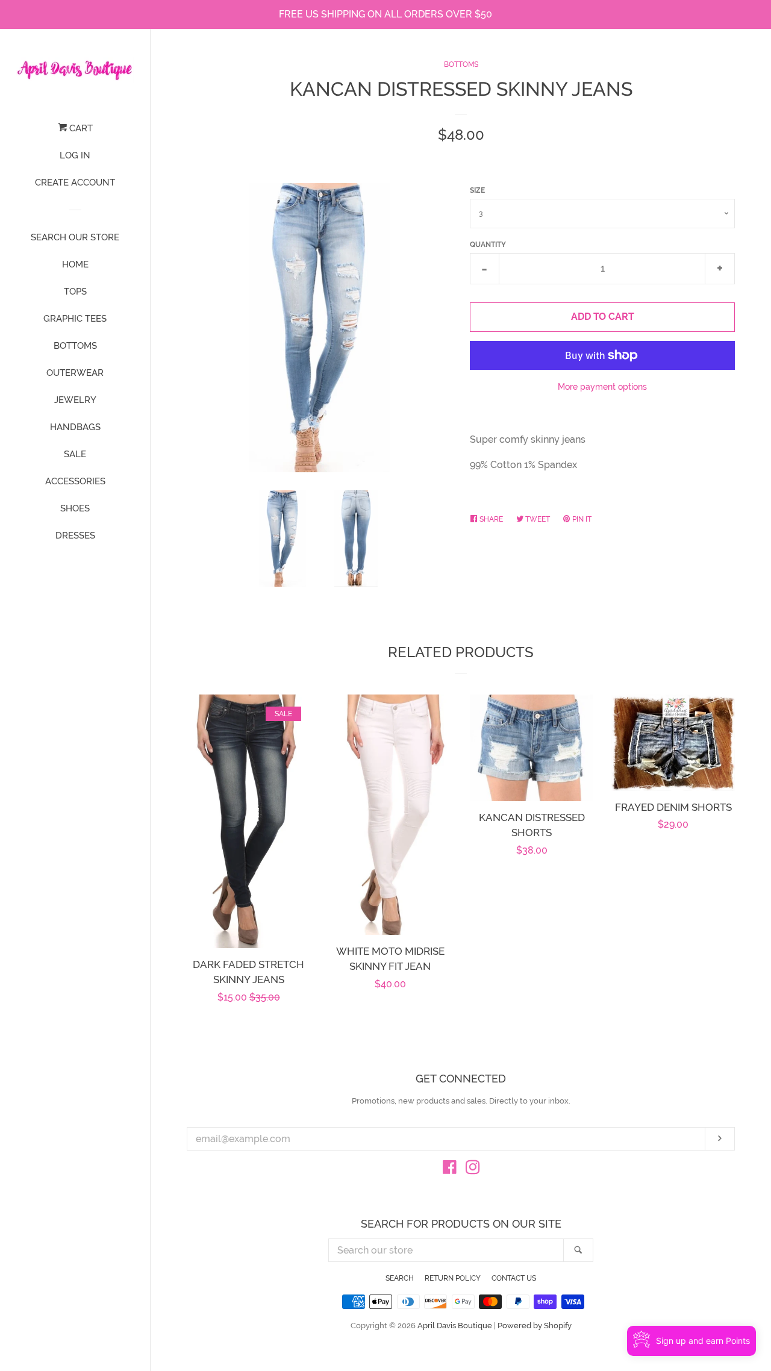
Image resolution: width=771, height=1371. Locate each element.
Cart (80, 128)
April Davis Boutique (454, 1325)
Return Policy (453, 1278)
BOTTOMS (75, 345)
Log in (75, 155)
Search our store (75, 237)
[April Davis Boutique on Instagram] (473, 1169)
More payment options (602, 387)
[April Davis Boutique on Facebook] (449, 1169)
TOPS (75, 291)
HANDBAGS (75, 427)
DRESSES (75, 535)
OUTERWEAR (75, 372)
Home (75, 264)
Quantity (488, 244)
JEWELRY (75, 400)
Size (477, 190)
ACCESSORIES (75, 481)
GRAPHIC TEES (75, 318)
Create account (75, 182)
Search (400, 1278)
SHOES (75, 508)
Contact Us (514, 1278)
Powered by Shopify (535, 1325)
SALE (75, 454)
